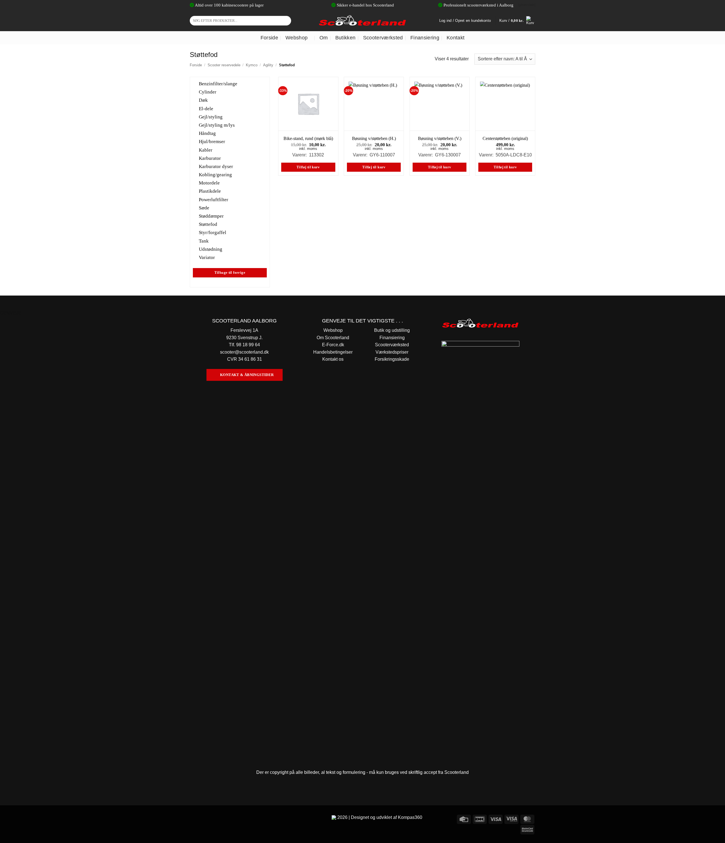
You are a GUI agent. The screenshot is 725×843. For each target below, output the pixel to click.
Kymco (251, 65)
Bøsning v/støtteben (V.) (439, 138)
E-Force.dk (333, 344)
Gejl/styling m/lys (217, 125)
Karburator (210, 158)
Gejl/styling (211, 116)
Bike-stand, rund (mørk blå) (308, 138)
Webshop (296, 38)
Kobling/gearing (215, 174)
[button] (517, 20)
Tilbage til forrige (229, 273)
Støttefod (208, 224)
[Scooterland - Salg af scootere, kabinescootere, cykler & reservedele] (362, 20)
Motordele (209, 183)
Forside (269, 38)
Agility (268, 65)
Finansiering (424, 38)
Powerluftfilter (213, 199)
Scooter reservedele (224, 65)
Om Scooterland (333, 337)
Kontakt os (333, 359)
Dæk (203, 100)
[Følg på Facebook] (195, 818)
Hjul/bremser (212, 141)
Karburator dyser (216, 166)
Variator (207, 257)
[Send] (286, 21)
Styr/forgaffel (212, 232)
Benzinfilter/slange (218, 83)
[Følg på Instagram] (205, 818)
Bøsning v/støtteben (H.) (374, 138)
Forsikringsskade (392, 359)
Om (323, 38)
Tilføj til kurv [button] (308, 167)
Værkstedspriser (392, 352)
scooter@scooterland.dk (244, 352)
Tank (204, 240)
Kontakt (455, 38)
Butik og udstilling (392, 330)
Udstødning (210, 249)
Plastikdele (210, 191)
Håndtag (207, 133)
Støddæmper (211, 216)
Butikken (345, 38)
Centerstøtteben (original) (505, 138)
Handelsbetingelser (333, 352)
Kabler (205, 149)
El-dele (206, 108)
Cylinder (207, 92)
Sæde (204, 207)
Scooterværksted (383, 38)
